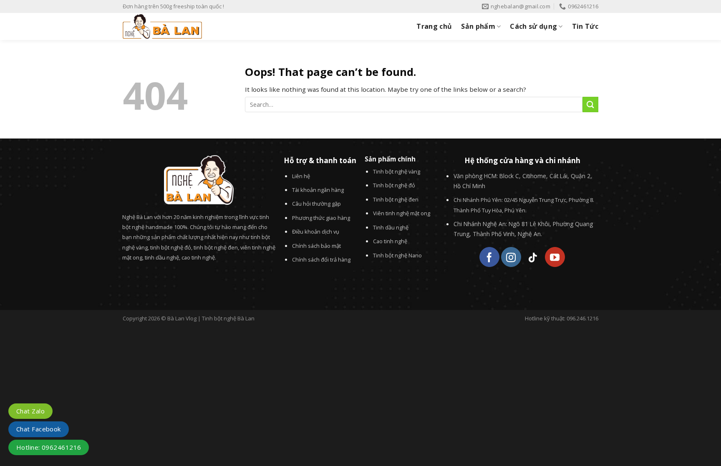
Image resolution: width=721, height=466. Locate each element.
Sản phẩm (478, 26)
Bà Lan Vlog (182, 318)
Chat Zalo (30, 411)
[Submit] (590, 104)
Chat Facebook (38, 429)
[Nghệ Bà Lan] (210, 26)
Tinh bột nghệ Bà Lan (228, 318)
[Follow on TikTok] (533, 257)
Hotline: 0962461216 (48, 447)
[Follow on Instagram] (511, 257)
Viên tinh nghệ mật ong (401, 213)
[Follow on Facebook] (489, 257)
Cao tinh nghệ (390, 241)
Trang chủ (434, 26)
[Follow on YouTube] (555, 257)
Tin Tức (585, 26)
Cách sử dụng (533, 26)
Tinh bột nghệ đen (395, 199)
